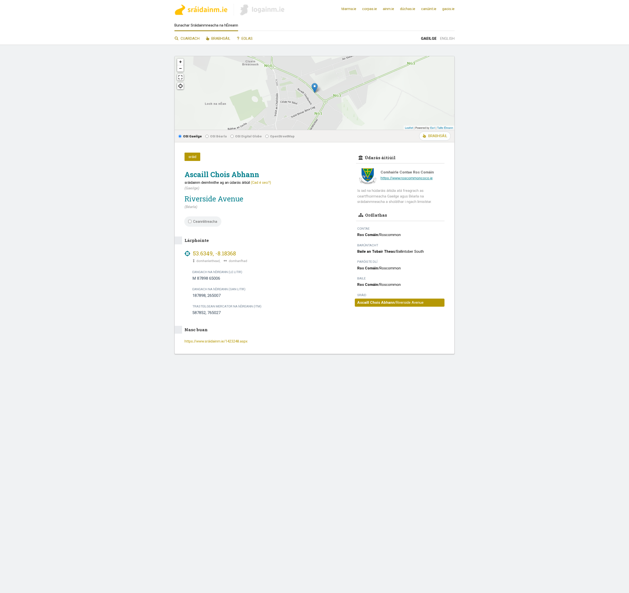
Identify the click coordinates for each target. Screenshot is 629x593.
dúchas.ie (407, 9)
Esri (432, 128)
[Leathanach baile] (201, 10)
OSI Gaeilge (192, 136)
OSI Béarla (218, 136)
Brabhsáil (220, 38)
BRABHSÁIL (437, 136)
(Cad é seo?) (261, 182)
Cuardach (190, 38)
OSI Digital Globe (248, 136)
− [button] (180, 68)
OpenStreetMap (282, 136)
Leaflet (409, 128)
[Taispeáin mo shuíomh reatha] (180, 86)
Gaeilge (429, 38)
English (447, 38)
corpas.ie (369, 9)
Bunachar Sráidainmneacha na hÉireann (206, 25)
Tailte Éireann (445, 128)
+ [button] (180, 61)
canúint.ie (428, 9)
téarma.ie (348, 9)
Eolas (247, 38)
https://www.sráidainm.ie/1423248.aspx (216, 341)
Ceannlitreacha (205, 221)
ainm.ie (388, 9)
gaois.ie (448, 9)
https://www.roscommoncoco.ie (407, 178)
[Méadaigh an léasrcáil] (180, 77)
